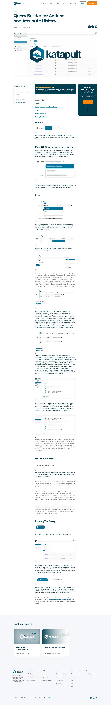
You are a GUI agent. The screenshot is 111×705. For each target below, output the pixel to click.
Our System (59, 683)
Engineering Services (61, 674)
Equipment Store (75, 674)
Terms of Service (48, 697)
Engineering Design (32, 677)
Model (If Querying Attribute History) (23, 93)
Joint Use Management (33, 674)
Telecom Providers (46, 680)
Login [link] (82, 3)
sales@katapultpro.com (91, 674)
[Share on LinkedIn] (92, 26)
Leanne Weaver (18, 26)
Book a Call (88, 101)
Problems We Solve (61, 677)
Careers (73, 680)
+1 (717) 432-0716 (90, 677)
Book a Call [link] (92, 3)
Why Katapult (59, 680)
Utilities (43, 674)
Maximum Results (20, 99)
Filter (17, 97)
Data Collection (31, 680)
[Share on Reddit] (96, 26)
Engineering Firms (46, 677)
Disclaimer (57, 697)
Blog (15, 11)
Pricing (72, 683)
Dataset (18, 89)
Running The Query (21, 102)
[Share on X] (89, 26)
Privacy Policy (38, 697)
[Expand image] (35, 95)
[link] (19, 3)
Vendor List (74, 677)
